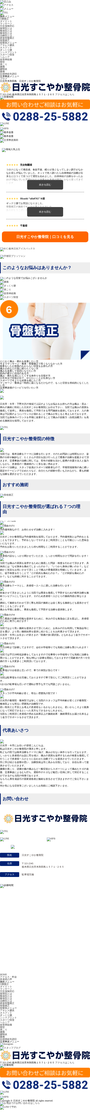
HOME (3, 974)
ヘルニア (5, 57)
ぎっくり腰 (6, 50)
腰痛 (2, 66)
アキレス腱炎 (7, 45)
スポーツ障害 (7, 54)
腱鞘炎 (3, 69)
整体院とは (6, 30)
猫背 (2, 62)
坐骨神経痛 (6, 59)
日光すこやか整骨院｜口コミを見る (45, 237)
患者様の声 (6, 979)
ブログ (3, 78)
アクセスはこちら (64, 94)
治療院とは (6, 35)
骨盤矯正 (5, 40)
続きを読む (45, 184)
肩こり (3, 64)
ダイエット (6, 21)
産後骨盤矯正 (7, 38)
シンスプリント (8, 52)
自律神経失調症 (8, 74)
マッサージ (6, 23)
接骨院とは (6, 28)
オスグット (6, 47)
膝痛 (2, 71)
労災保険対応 (7, 26)
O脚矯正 (4, 18)
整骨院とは (6, 33)
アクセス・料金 (8, 977)
